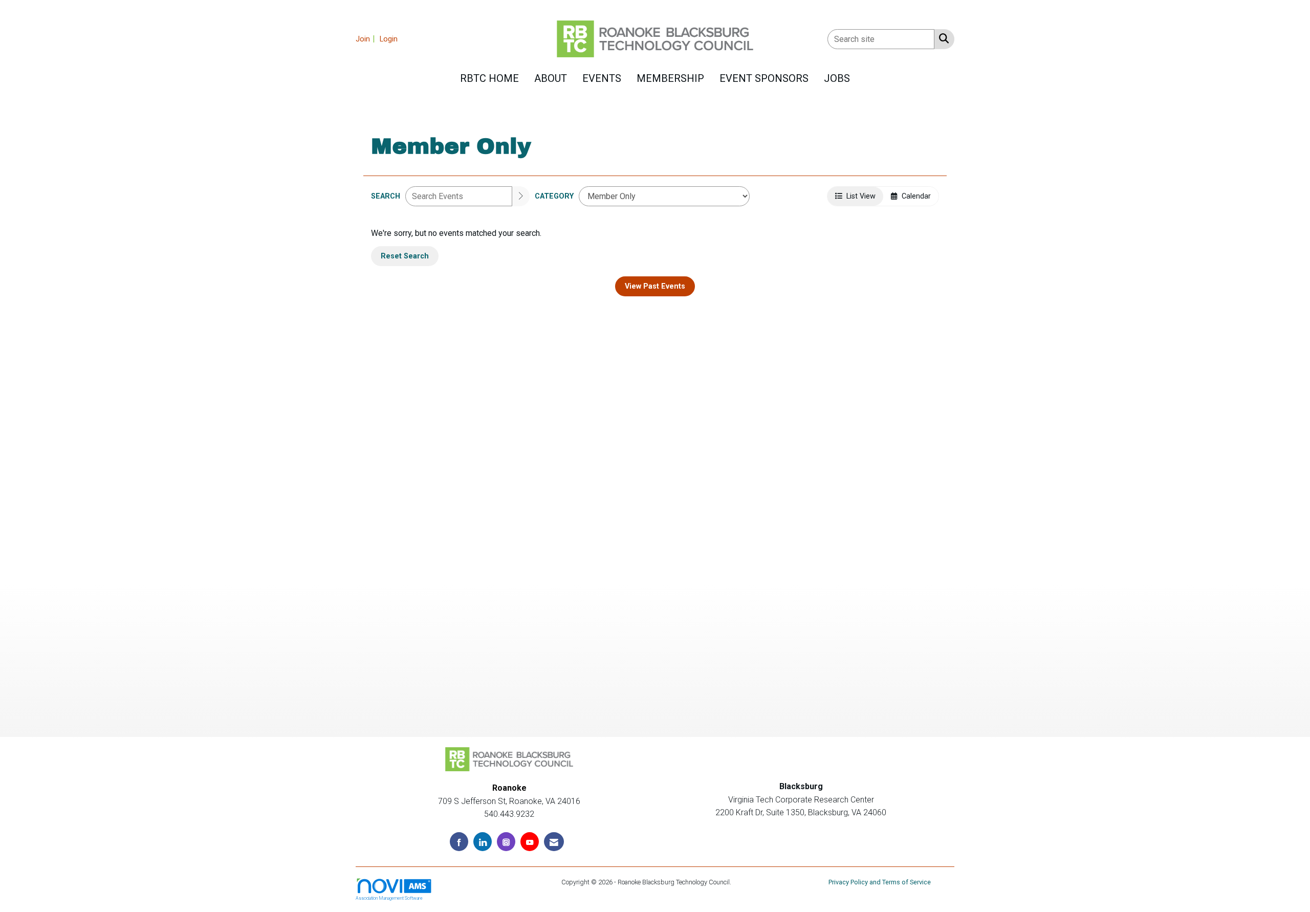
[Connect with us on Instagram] (506, 841)
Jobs (837, 78)
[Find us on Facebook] (459, 841)
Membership (670, 78)
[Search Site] (941, 38)
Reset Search (405, 256)
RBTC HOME (489, 78)
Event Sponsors (764, 78)
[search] (521, 196)
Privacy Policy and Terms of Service (879, 882)
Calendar (914, 196)
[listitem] (367, 39)
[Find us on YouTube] (529, 841)
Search (385, 196)
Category (554, 196)
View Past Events (655, 286)
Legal (741, 882)
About (550, 78)
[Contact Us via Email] (554, 841)
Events (601, 78)
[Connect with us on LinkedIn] (482, 841)
